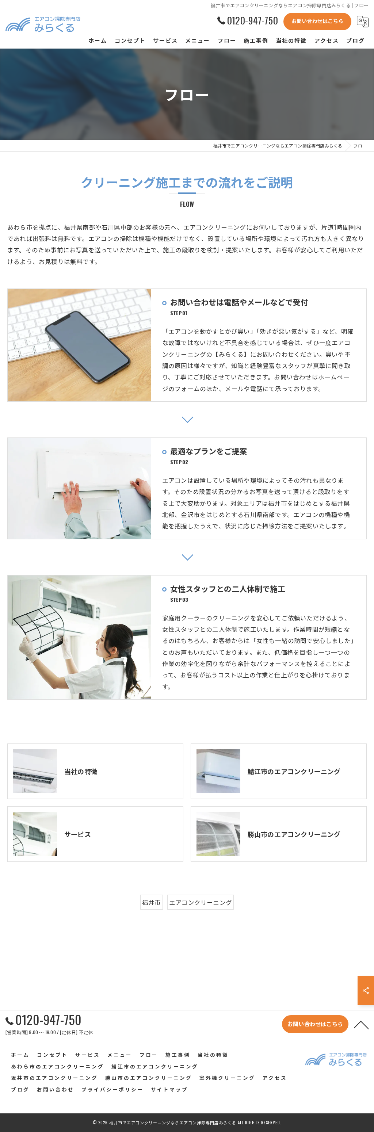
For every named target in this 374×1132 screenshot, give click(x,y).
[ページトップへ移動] (361, 1024)
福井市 (151, 902)
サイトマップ (169, 1089)
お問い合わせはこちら (317, 20)
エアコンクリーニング (200, 902)
